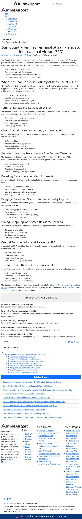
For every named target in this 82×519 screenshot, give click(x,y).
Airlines (6, 39)
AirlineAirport (6, 55)
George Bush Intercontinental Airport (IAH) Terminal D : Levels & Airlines (32, 382)
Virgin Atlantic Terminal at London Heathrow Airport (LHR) (26, 398)
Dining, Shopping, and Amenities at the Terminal (25, 368)
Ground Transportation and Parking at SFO (23, 370)
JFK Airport (12, 26)
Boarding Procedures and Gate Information (23, 363)
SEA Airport (12, 31)
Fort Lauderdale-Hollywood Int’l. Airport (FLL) (48, 446)
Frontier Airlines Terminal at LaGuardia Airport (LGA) (24, 394)
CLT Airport (12, 19)
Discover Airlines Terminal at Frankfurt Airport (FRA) (24, 409)
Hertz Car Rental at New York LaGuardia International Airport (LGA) (72, 446)
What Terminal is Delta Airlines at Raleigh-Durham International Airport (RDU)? (34, 402)
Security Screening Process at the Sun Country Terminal (27, 361)
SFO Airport (18, 55)
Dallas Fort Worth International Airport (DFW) (47, 438)
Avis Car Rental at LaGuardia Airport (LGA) (73, 466)
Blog (6, 13)
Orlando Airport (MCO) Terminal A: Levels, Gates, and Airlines (27, 386)
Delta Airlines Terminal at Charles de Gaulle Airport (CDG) (26, 413)
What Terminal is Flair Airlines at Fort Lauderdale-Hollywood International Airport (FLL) (37, 390)
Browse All (12, 34)
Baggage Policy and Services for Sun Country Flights (26, 365)
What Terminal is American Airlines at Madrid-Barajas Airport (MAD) (30, 405)
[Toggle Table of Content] (2, 352)
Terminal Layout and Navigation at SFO (22, 357)
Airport (7, 16)
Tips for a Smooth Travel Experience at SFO (23, 372)
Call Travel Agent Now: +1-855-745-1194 (42, 516)
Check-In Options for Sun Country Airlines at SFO (25, 359)
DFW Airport (13, 21)
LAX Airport (12, 29)
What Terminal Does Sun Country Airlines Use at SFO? (25, 355)
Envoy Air (29, 439)
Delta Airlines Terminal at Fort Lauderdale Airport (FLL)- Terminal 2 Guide (32, 417)
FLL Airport (12, 24)
